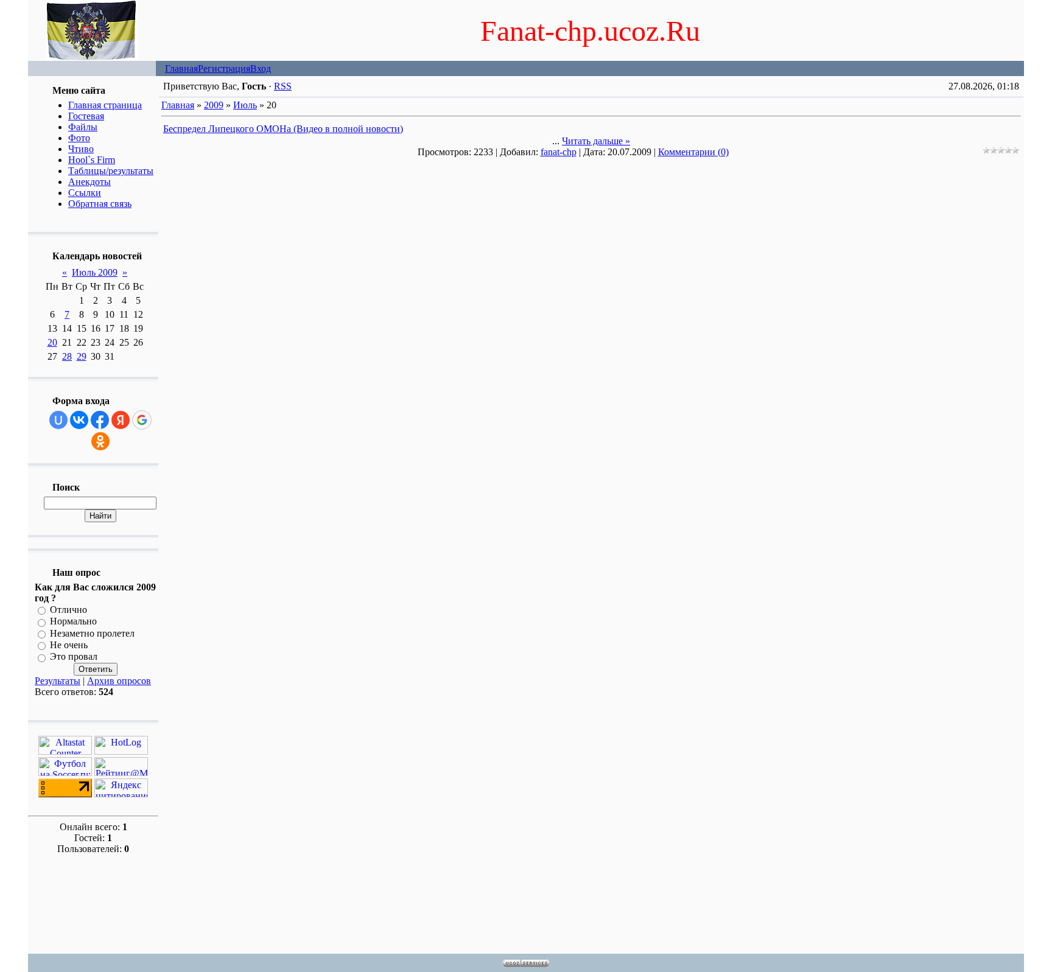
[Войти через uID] (58, 420)
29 (81, 356)
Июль (245, 105)
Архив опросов (119, 681)
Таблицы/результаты (110, 171)
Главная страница (105, 105)
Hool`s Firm (91, 160)
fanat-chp (559, 152)
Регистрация (224, 68)
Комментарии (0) (693, 152)
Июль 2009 (94, 272)
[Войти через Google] (142, 420)
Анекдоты (89, 182)
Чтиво (81, 149)
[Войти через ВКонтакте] (79, 420)
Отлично (68, 609)
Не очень (69, 645)
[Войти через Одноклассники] (100, 441)
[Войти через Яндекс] (120, 420)
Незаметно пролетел (92, 633)
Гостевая (86, 116)
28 (67, 356)
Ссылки (84, 192)
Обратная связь (100, 203)
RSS (283, 86)
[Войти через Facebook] (100, 420)
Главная (181, 68)
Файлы (82, 127)
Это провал (73, 657)
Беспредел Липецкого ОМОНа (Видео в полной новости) (283, 129)
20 (52, 342)
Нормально (73, 622)
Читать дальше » (596, 141)
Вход (260, 68)
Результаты (57, 681)
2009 (213, 105)
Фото (79, 138)
